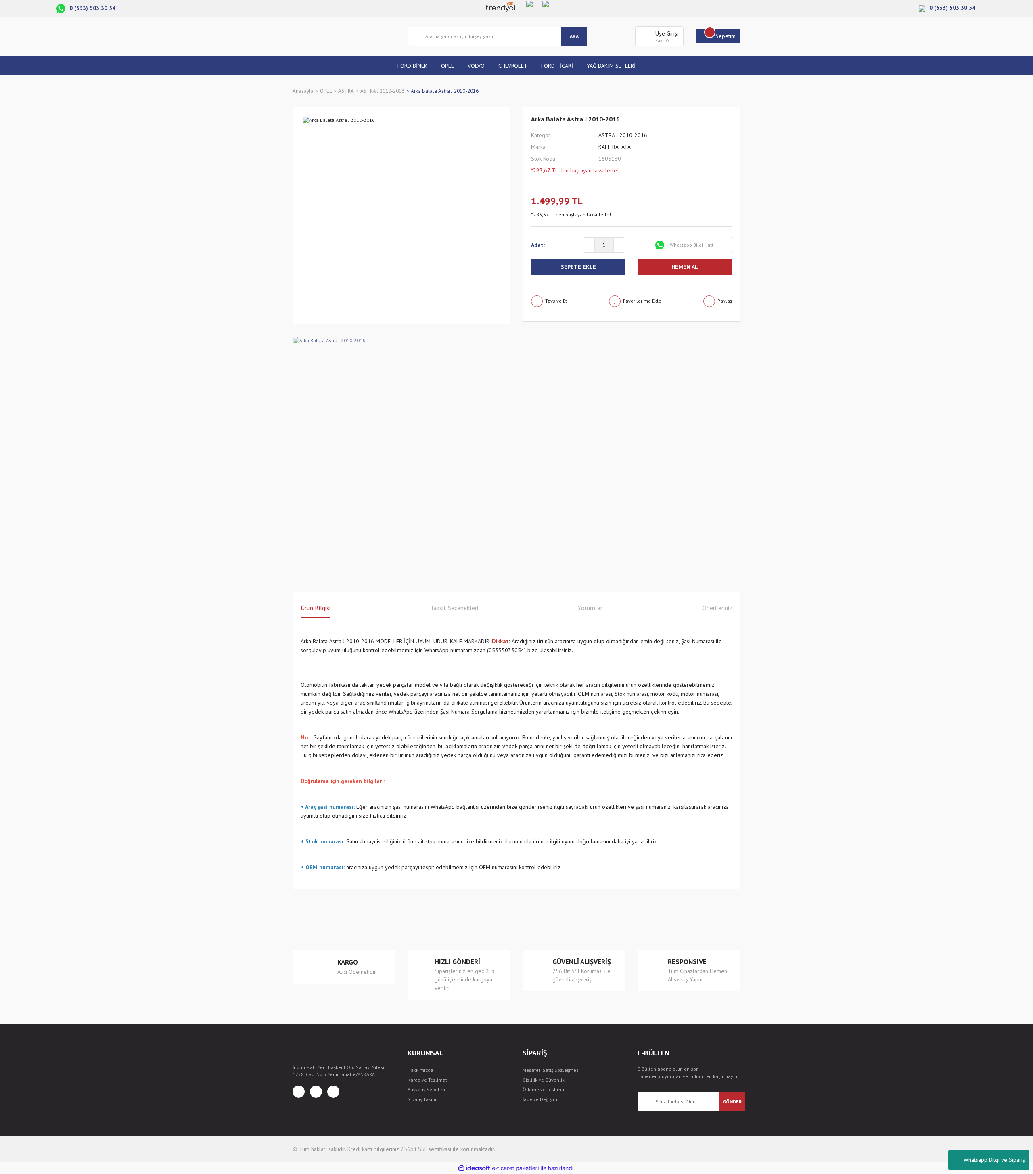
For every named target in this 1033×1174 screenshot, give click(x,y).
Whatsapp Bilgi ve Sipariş (994, 1160)
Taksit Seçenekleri (454, 608)
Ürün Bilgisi (315, 608)
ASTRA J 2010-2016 (622, 135)
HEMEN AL (684, 266)
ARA (574, 36)
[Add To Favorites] (635, 301)
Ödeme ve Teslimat (544, 1089)
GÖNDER (732, 1102)
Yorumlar (590, 608)
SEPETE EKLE (578, 266)
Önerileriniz (717, 608)
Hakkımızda (420, 1070)
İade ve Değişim (540, 1099)
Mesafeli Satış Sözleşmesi (551, 1070)
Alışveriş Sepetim (426, 1089)
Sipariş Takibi (422, 1099)
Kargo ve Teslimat (427, 1080)
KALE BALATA (614, 147)
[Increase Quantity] (619, 245)
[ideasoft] (474, 1168)
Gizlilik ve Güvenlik (544, 1080)
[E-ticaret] (515, 1168)
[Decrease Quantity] (588, 245)
